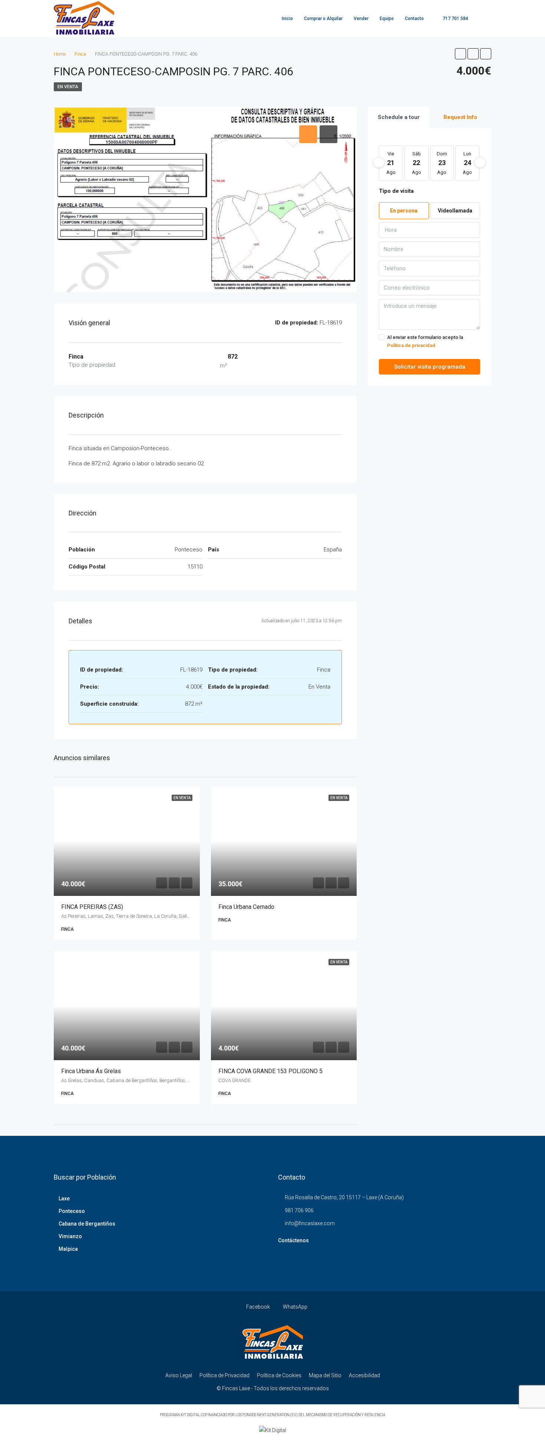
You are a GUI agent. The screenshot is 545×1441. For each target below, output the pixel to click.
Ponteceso (72, 1211)
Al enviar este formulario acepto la (425, 341)
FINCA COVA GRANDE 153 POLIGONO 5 (270, 1071)
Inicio (287, 18)
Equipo (387, 18)
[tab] (308, 134)
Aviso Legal (178, 1375)
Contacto (414, 18)
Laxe (64, 1198)
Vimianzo (70, 1236)
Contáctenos (293, 1240)
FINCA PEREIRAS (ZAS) (92, 906)
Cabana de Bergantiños (87, 1224)
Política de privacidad (411, 345)
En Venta (67, 86)
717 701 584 (455, 18)
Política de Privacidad (224, 1375)
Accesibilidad (364, 1375)
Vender (361, 18)
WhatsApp (294, 1307)
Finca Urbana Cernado (246, 906)
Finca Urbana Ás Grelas (91, 1071)
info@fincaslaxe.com (310, 1223)
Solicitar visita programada (429, 366)
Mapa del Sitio (325, 1375)
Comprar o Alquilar (323, 18)
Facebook (258, 1307)
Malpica (68, 1249)
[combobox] (429, 230)
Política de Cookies (279, 1375)
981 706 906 (299, 1210)
